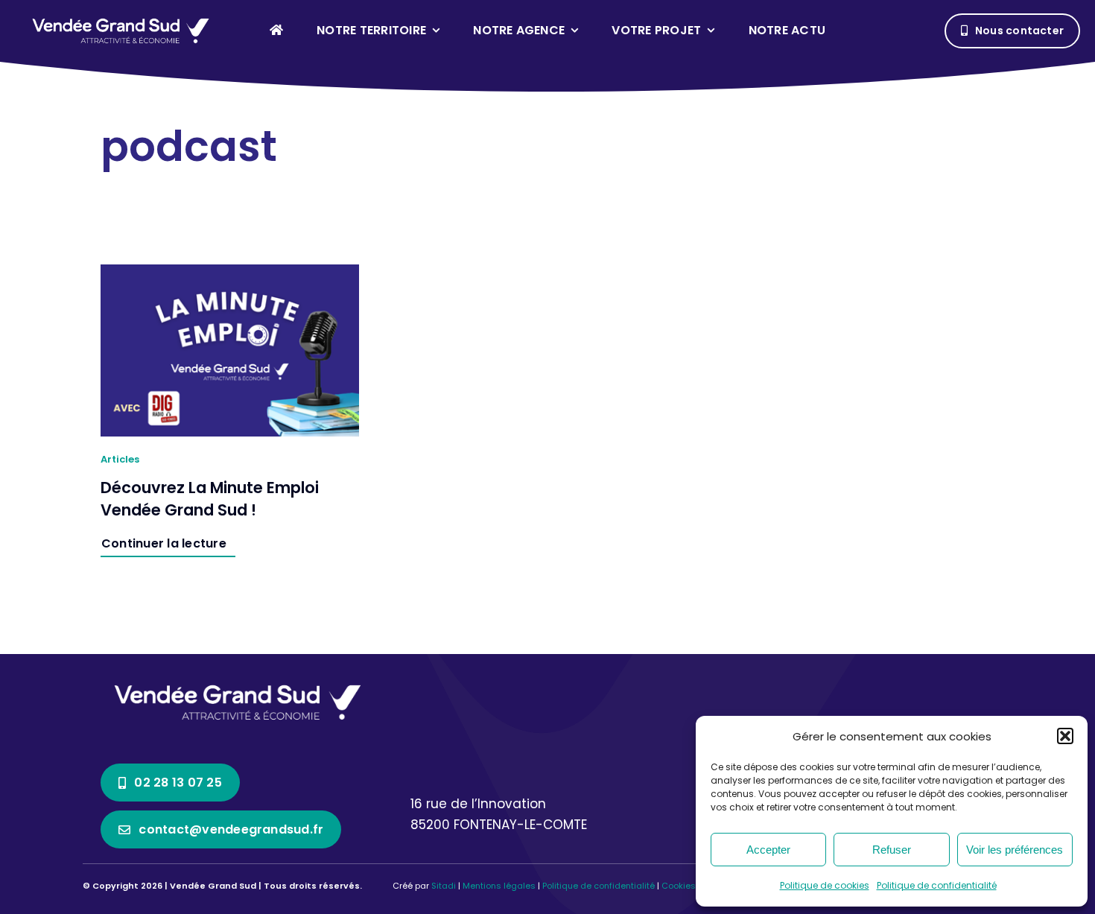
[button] (1065, 736)
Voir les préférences (1014, 849)
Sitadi (443, 886)
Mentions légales (499, 886)
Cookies (678, 886)
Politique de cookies (824, 885)
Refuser (891, 849)
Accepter (768, 849)
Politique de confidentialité (937, 885)
